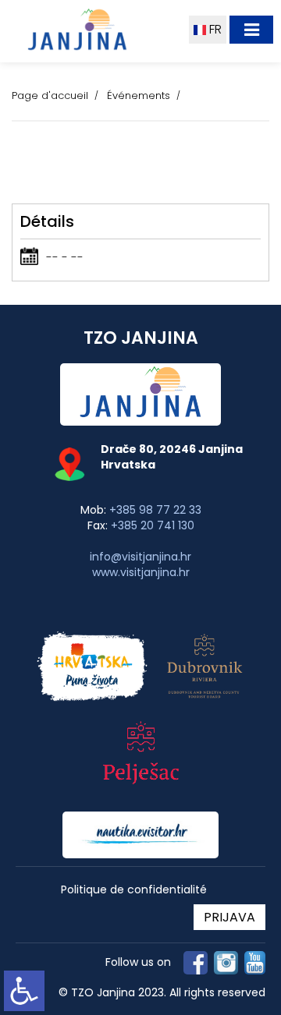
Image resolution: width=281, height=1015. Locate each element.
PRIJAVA (229, 917)
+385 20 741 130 (152, 525)
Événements (138, 95)
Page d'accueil (50, 95)
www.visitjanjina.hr (141, 572)
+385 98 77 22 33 (155, 510)
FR (214, 29)
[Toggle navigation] (251, 30)
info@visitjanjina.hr (140, 556)
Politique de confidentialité (134, 890)
